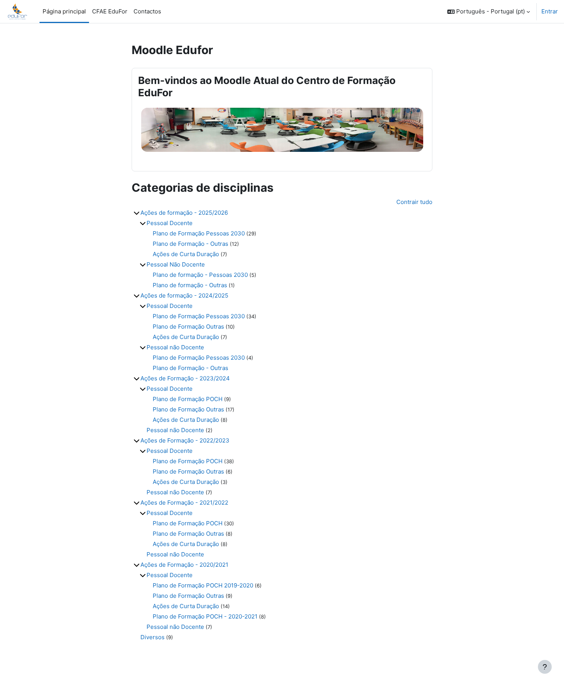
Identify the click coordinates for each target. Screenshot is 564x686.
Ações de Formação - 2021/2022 (184, 502)
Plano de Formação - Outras (190, 243)
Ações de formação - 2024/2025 (184, 295)
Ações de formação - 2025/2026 (184, 212)
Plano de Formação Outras (188, 326)
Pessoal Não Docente (176, 264)
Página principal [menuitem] (64, 11)
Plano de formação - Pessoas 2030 (200, 274)
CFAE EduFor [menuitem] (109, 11)
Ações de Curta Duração (186, 254)
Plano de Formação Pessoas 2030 (199, 233)
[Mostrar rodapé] (545, 667)
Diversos (152, 637)
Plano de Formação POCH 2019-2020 (203, 585)
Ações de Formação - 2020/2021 (184, 564)
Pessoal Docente (170, 223)
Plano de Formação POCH (188, 399)
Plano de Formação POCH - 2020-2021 (205, 616)
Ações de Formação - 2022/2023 (184, 440)
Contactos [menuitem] (147, 11)
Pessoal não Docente (175, 347)
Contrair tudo (414, 202)
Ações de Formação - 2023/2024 (185, 378)
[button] (488, 11)
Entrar (549, 11)
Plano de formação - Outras (190, 285)
